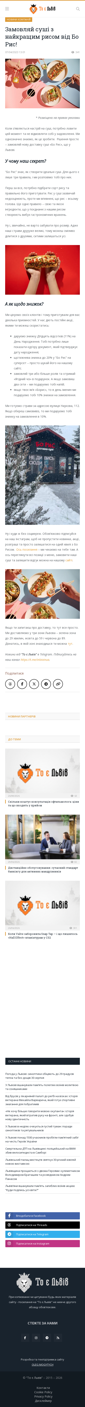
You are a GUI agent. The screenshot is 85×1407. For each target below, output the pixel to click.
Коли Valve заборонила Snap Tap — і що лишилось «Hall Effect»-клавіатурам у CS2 (43, 935)
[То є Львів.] (42, 8)
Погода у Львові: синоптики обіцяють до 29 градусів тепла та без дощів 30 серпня (39, 1076)
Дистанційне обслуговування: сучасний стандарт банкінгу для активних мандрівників (43, 869)
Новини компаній (19, 19)
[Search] (78, 8)
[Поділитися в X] (34, 684)
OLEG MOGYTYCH (42, 1364)
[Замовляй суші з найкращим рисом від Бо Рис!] (42, 84)
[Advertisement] (45, 699)
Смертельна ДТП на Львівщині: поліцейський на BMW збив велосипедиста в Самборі (40, 1151)
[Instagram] (36, 1338)
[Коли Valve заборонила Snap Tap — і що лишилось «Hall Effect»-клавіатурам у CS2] (42, 905)
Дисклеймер (43, 1401)
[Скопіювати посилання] (58, 684)
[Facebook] (25, 1338)
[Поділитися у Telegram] (46, 684)
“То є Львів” (34, 1378)
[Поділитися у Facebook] (22, 684)
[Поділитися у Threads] (10, 684)
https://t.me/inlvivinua (35, 660)
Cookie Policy (43, 1392)
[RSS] (58, 1338)
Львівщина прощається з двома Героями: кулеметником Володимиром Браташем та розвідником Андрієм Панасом (42, 1175)
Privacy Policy (43, 1396)
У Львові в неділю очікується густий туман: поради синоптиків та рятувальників (38, 1128)
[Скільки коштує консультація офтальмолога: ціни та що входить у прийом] (42, 772)
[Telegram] (47, 1338)
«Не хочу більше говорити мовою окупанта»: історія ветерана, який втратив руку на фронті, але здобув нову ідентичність (39, 1115)
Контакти (43, 1388)
